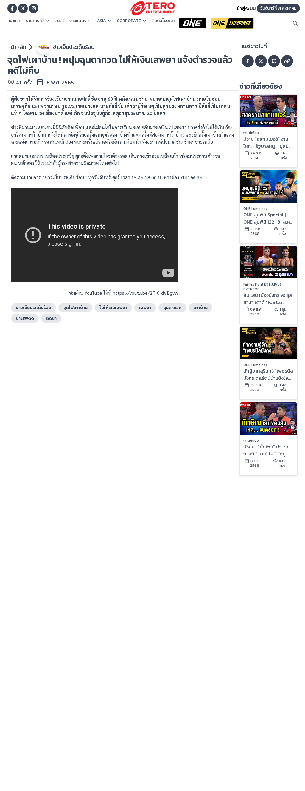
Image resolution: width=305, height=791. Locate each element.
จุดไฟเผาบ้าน (75, 308)
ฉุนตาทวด (172, 308)
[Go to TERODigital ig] (33, 8)
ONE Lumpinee (255, 208)
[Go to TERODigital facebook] (12, 8)
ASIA (101, 21)
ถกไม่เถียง (251, 133)
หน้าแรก (14, 21)
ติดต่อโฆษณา (163, 21)
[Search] (295, 23)
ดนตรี (60, 21)
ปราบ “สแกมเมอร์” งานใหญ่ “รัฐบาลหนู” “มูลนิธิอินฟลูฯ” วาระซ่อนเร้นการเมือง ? (267, 142)
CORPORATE (129, 21)
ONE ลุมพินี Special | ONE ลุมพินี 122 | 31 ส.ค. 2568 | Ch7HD (267, 218)
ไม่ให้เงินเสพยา (113, 308)
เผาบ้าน (201, 308)
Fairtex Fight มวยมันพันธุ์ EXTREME (262, 286)
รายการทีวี (35, 21)
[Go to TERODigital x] (23, 8)
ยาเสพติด (25, 318)
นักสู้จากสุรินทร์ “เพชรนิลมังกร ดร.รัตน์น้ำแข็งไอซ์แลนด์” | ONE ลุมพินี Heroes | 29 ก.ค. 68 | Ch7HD (268, 374)
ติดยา (51, 318)
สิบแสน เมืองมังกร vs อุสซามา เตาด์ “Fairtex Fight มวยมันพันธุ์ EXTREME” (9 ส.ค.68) (267, 298)
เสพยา (145, 308)
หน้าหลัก (16, 47)
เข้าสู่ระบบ (245, 8)
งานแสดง (77, 21)
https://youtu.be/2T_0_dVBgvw (145, 293)
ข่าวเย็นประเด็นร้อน (73, 47)
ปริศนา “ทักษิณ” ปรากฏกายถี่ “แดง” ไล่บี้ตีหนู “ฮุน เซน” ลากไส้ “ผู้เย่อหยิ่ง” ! (266, 450)
